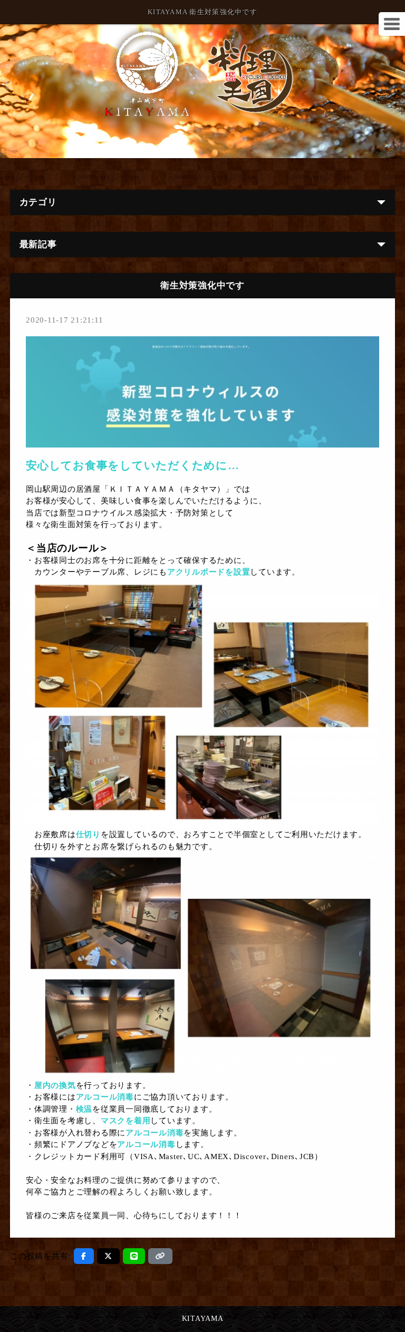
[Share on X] (108, 1256)
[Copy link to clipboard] (160, 1256)
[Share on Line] (134, 1256)
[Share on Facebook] (84, 1256)
